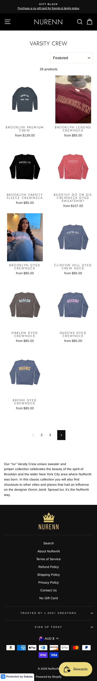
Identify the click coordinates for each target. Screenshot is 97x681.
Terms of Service (48, 559)
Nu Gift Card (48, 598)
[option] (48, 6)
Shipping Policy (48, 574)
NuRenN (48, 21)
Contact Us (48, 590)
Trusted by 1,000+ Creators (48, 613)
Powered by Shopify (48, 676)
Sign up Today (49, 627)
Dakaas (28, 676)
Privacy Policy (48, 582)
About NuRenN (48, 551)
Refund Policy (48, 567)
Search (48, 543)
